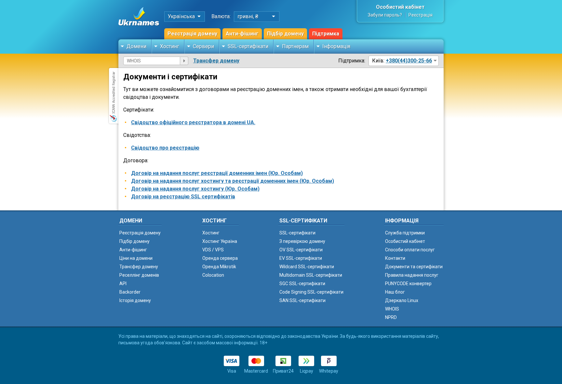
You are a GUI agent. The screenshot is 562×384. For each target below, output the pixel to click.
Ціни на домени (136, 258)
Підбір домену (285, 34)
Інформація (336, 46)
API (123, 283)
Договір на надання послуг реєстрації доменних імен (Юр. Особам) (217, 173)
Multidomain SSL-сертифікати (310, 275)
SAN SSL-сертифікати (302, 300)
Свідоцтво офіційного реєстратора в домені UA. (193, 122)
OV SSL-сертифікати (301, 249)
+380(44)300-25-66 (409, 61)
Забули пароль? (385, 15)
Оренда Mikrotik (219, 266)
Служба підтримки (405, 232)
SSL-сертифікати (248, 46)
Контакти (395, 258)
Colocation (213, 275)
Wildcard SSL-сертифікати (306, 266)
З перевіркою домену (302, 241)
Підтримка (325, 34)
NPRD (391, 317)
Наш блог (395, 292)
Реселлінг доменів (139, 275)
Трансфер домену (216, 61)
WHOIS (392, 308)
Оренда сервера (220, 258)
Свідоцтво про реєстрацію (165, 148)
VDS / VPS (213, 249)
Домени (136, 46)
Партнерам (295, 46)
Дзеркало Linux (401, 300)
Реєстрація (420, 15)
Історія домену (135, 300)
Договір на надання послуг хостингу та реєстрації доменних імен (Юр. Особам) (232, 181)
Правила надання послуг (411, 275)
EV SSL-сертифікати (300, 258)
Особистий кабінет (400, 7)
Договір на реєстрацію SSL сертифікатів (183, 196)
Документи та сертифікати (414, 266)
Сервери (203, 46)
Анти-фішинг (242, 34)
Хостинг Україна (219, 241)
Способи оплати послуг (410, 249)
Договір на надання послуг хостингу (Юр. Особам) (195, 189)
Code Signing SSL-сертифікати (311, 292)
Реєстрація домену (192, 34)
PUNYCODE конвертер (408, 283)
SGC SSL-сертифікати (302, 283)
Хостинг (169, 46)
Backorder (129, 292)
